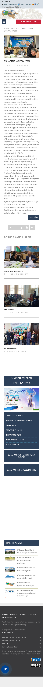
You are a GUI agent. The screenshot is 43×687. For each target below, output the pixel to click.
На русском (6, 1)
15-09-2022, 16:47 (11, 274)
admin (21, 65)
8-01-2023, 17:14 (11, 65)
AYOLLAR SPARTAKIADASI (10, 348)
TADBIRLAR (23, 351)
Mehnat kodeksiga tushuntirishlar (19, 420)
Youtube (26, 227)
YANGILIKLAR (24, 274)
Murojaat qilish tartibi (15, 440)
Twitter (10, 227)
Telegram (16, 227)
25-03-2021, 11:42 (11, 313)
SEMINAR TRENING (9, 310)
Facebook (21, 227)
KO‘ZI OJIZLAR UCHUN (10, 4)
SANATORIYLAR (28, 21)
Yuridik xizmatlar (12, 445)
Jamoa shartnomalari (14, 416)
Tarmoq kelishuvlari (14, 430)
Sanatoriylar (11, 425)
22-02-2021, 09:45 (11, 351)
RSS (32, 227)
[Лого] (10, 13)
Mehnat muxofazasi (13, 435)
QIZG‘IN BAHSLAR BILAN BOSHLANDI (13, 271)
